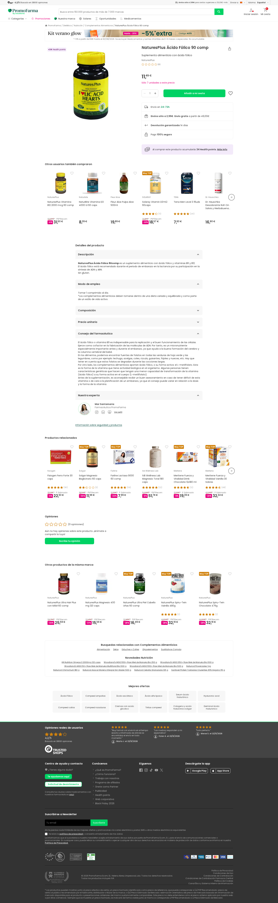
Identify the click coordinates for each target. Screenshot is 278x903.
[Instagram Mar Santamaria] (97, 412)
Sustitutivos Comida (171, 649)
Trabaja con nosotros (107, 778)
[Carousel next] (231, 197)
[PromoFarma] (23, 12)
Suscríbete (99, 822)
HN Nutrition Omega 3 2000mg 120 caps (81, 662)
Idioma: (257, 2)
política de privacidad (71, 834)
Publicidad (101, 790)
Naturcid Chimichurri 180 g (66, 670)
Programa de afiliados (107, 782)
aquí (71, 794)
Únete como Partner (106, 786)
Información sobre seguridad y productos (98, 425)
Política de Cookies (223, 881)
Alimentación (103, 649)
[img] (90, 85)
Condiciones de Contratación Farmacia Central (209, 878)
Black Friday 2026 (104, 803)
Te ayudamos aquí (58, 776)
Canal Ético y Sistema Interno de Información (210, 883)
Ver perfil (118, 412)
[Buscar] (218, 12)
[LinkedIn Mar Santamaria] (103, 412)
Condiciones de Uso (223, 873)
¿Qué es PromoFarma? (108, 770)
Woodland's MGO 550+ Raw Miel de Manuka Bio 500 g (156, 666)
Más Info (222, 149)
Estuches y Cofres (130, 649)
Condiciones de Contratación (218, 875)
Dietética (67, 25)
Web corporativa (104, 799)
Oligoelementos (150, 649)
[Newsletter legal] (47, 834)
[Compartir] (229, 48)
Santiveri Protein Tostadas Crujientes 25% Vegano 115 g (198, 670)
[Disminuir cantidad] (145, 93)
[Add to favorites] (230, 93)
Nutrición (78, 25)
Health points (102, 795)
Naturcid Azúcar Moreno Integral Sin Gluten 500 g (107, 670)
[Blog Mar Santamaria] (109, 412)
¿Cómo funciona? (105, 774)
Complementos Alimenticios (99, 25)
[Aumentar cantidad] (155, 93)
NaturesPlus (148, 60)
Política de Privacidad (56, 843)
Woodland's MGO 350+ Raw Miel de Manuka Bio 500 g (186, 662)
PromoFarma (54, 25)
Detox (116, 649)
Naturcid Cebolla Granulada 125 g (151, 670)
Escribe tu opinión (69, 541)
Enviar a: (234, 2)
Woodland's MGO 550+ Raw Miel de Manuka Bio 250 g (130, 662)
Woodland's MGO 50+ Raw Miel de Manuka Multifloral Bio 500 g (95, 666)
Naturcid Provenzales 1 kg (198, 666)
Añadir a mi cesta (194, 93)
